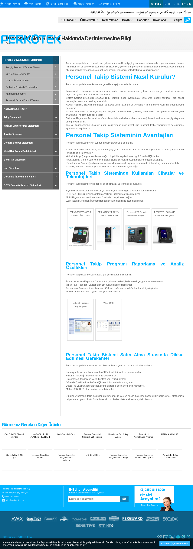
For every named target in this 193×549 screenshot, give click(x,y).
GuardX (50, 519)
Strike (106, 525)
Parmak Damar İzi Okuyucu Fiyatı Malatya (66, 457)
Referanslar (110, 20)
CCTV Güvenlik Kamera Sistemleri (22, 185)
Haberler (143, 20)
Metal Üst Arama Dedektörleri (20, 151)
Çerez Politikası (180, 543)
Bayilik (126, 20)
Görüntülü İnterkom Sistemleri (20, 176)
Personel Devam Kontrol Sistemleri (23, 60)
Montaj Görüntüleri (111, 4)
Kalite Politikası (25, 537)
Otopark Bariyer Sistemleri (18, 142)
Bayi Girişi (187, 4)
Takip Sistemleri (12, 117)
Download (159, 20)
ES (178, 4)
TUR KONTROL (92, 455)
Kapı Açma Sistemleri (15, 109)
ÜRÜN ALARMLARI (170, 434)
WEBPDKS (108, 303)
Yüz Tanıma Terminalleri (18, 74)
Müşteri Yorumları (86, 4)
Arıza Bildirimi (35, 4)
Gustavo (64, 519)
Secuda (170, 519)
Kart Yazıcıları (11, 168)
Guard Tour (34, 519)
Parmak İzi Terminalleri (17, 80)
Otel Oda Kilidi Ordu (66, 434)
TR (165, 4)
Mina (114, 519)
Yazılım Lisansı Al (12, 4)
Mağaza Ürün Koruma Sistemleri (21, 126)
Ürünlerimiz (88, 20)
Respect (152, 519)
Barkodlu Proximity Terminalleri (22, 87)
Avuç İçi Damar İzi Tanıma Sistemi (23, 67)
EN (169, 4)
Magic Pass (98, 519)
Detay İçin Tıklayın (149, 505)
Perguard (132, 519)
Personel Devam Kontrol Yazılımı (22, 100)
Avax (17, 519)
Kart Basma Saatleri (16, 94)
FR (174, 4)
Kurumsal (67, 20)
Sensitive (85, 525)
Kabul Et (165, 543)
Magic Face (79, 519)
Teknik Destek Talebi (60, 4)
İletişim (177, 20)
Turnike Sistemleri (13, 134)
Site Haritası (9, 537)
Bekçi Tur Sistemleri (14, 159)
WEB (156, 4)
